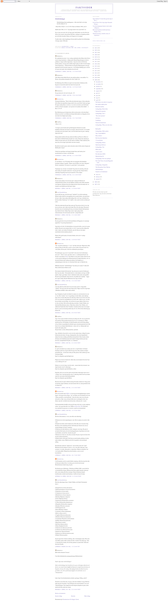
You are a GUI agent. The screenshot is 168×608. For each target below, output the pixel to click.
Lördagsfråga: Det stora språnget (103, 158)
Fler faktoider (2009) (100, 154)
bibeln (63, 47)
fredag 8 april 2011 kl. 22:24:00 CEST (67, 589)
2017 (96, 61)
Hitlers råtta (98, 149)
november (98, 84)
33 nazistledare (99, 140)
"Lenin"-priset (99, 151)
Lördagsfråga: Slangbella (101, 165)
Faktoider (84, 7)
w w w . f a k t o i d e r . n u (99, 41)
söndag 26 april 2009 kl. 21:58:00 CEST (68, 476)
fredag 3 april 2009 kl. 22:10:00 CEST (67, 343)
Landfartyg (98, 120)
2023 (96, 48)
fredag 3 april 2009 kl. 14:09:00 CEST (67, 239)
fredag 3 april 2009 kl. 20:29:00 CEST (67, 312)
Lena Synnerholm (61, 192)
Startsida (73, 596)
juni (97, 95)
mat (73, 47)
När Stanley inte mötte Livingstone (104, 102)
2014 (96, 68)
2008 (96, 182)
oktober (98, 86)
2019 (96, 57)
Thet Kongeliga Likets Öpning (103, 167)
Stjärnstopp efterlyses (101, 145)
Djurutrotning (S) (100, 156)
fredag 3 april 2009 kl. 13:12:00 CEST (67, 215)
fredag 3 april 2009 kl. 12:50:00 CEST (67, 188)
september (98, 88)
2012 (96, 73)
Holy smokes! (99, 135)
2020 (96, 54)
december (98, 82)
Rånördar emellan (100, 106)
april (97, 100)
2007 (96, 184)
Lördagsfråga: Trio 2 (100, 113)
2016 (96, 64)
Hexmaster (59, 99)
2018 (96, 59)
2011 (96, 75)
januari (98, 179)
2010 (96, 77)
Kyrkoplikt (98, 129)
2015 (96, 66)
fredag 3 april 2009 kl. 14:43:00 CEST (67, 280)
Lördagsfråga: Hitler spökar (102, 131)
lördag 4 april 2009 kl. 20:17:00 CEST (68, 455)
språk (79, 47)
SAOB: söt (68, 393)
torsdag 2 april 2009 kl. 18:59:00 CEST (68, 87)
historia (68, 47)
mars (97, 174)
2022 (96, 50)
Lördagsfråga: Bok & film (102, 109)
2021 (96, 52)
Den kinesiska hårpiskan (101, 138)
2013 (96, 70)
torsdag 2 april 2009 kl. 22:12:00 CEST (68, 174)
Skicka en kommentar (60, 593)
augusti (98, 91)
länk (67, 256)
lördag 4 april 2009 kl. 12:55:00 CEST (68, 410)
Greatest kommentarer (101, 122)
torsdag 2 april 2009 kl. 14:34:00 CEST (68, 71)
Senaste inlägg (58, 596)
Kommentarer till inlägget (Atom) (71, 599)
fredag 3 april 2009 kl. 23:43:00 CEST (67, 387)
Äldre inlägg (87, 596)
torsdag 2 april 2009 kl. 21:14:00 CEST (68, 155)
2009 (96, 80)
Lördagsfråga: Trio (100, 147)
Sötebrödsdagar (99, 169)
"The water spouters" (100, 116)
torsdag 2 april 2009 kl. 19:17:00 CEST (68, 118)
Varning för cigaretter (101, 111)
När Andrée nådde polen (101, 104)
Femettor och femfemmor (101, 171)
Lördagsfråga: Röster (100, 142)
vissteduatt (84, 47)
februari (98, 177)
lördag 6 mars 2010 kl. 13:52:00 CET (67, 546)
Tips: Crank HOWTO (100, 133)
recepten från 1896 (78, 406)
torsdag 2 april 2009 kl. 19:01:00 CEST (68, 95)
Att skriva (98, 118)
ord (75, 47)
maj (97, 98)
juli (97, 93)
